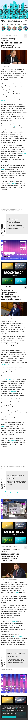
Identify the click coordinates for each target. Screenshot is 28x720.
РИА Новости (5, 101)
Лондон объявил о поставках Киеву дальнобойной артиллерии (15, 476)
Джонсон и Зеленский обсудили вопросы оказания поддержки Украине (16, 482)
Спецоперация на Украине (13, 492)
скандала (13, 391)
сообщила (4, 401)
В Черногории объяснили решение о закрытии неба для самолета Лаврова (16, 227)
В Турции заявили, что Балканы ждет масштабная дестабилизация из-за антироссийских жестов (16, 220)
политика (3, 235)
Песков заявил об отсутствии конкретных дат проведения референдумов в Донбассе (15, 660)
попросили (12, 183)
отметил (23, 154)
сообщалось (8, 379)
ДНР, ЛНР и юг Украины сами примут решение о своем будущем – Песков (16, 654)
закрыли (14, 126)
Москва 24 (14, 21)
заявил (3, 169)
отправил (14, 621)
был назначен (17, 637)
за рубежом (9, 495)
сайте (17, 593)
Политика (14, 35)
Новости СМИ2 (4, 261)
